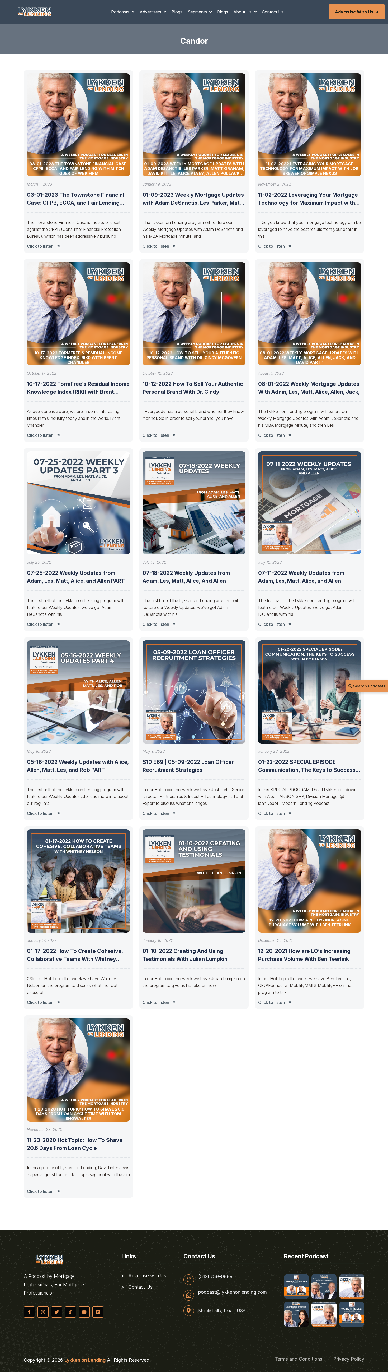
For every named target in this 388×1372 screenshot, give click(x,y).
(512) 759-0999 (215, 1276)
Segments (198, 12)
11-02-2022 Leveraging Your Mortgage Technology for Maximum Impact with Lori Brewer (308, 203)
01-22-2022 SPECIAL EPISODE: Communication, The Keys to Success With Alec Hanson (307, 770)
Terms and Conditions (298, 1359)
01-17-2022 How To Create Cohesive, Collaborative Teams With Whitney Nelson (75, 959)
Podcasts (120, 12)
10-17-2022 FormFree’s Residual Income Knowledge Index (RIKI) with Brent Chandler (78, 392)
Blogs (177, 12)
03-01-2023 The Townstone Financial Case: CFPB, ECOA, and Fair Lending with (75, 203)
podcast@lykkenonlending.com (232, 1292)
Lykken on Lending (85, 1360)
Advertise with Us (354, 12)
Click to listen (40, 246)
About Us (243, 12)
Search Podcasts (368, 686)
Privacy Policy (348, 1359)
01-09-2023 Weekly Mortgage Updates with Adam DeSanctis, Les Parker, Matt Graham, (193, 203)
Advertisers (151, 12)
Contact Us (272, 12)
